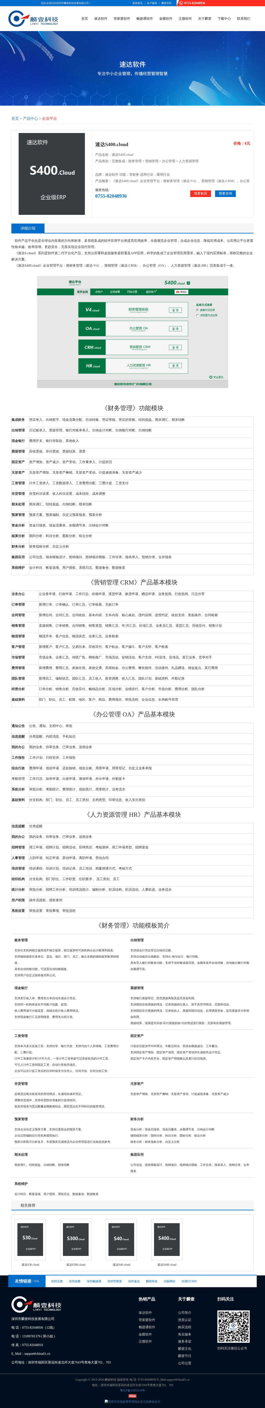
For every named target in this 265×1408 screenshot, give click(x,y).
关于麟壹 (204, 18)
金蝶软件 (165, 18)
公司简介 (184, 1312)
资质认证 (184, 1320)
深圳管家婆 (114, 1281)
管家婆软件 (122, 18)
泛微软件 (185, 18)
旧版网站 (169, 1281)
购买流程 (184, 1327)
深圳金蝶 (75, 1281)
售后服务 (184, 1334)
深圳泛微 (57, 1281)
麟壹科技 (152, 1281)
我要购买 (200, 193)
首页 (84, 18)
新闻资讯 (137, 3)
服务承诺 (184, 1341)
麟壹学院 (166, 3)
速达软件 (100, 18)
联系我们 (243, 18)
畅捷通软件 (144, 18)
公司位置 (184, 1363)
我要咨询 (225, 193)
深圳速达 (134, 1281)
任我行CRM (189, 1281)
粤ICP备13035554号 (132, 1390)
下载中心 (224, 18)
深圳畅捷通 (94, 1281)
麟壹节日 (184, 1356)
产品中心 (30, 118)
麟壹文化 (184, 1348)
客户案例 (152, 3)
